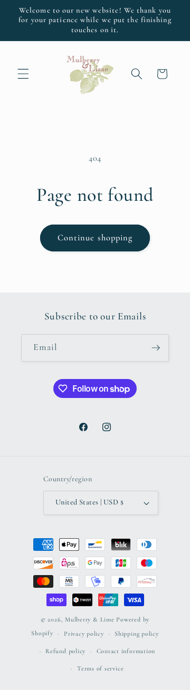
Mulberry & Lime (90, 619)
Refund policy (65, 651)
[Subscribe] (155, 348)
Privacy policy (84, 633)
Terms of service (100, 668)
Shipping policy (137, 633)
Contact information (126, 651)
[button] (23, 73)
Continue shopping (95, 237)
